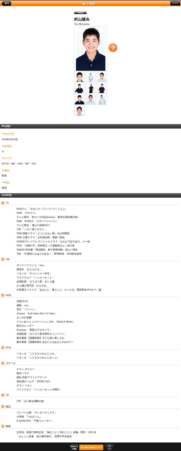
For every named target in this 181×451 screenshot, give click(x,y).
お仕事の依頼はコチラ (91, 447)
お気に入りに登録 (74, 447)
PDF (109, 447)
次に (113, 47)
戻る (6, 3)
